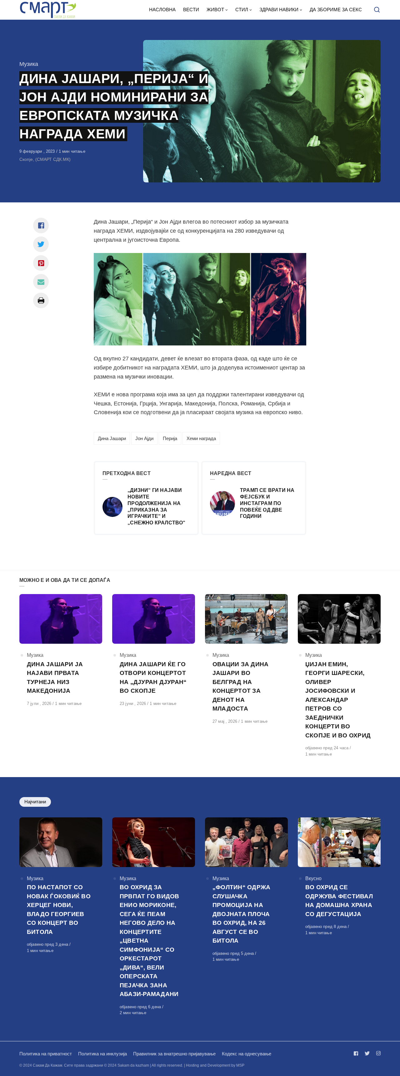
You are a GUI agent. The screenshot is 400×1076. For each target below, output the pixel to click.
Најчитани (35, 801)
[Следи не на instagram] (377, 1053)
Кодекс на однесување (246, 1053)
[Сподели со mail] (41, 282)
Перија (170, 438)
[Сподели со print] (41, 300)
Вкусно (313, 878)
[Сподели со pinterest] (41, 263)
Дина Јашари (112, 438)
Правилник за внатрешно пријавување (174, 1053)
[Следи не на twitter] (367, 1053)
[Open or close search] (377, 10)
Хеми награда (201, 438)
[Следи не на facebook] (357, 1053)
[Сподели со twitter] (41, 244)
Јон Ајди (144, 438)
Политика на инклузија (102, 1053)
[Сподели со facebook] (41, 225)
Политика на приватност (45, 1053)
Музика (28, 64)
